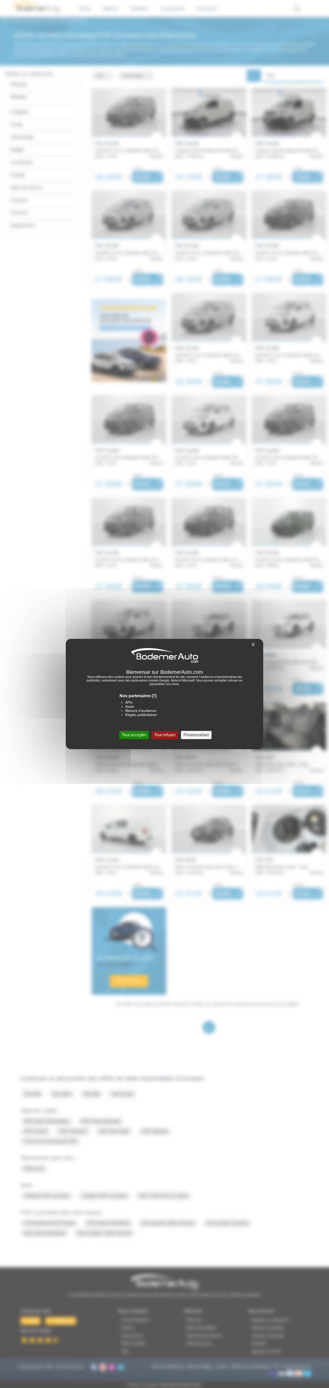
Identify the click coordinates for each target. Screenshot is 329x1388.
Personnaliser (196, 735)
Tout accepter (134, 735)
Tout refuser (165, 735)
